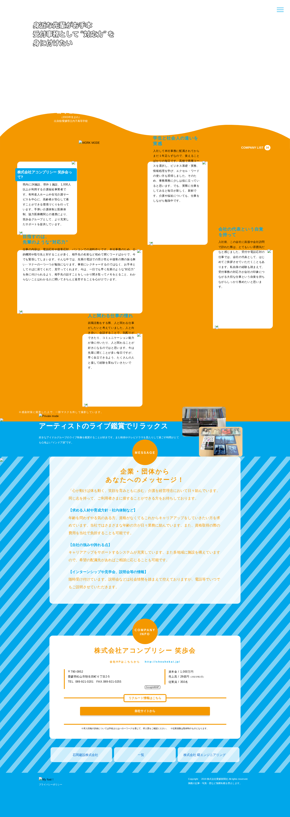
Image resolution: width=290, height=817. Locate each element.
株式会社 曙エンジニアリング (204, 755)
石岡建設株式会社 (85, 755)
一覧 (141, 755)
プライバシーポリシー (50, 784)
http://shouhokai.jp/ (162, 661)
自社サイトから (145, 711)
